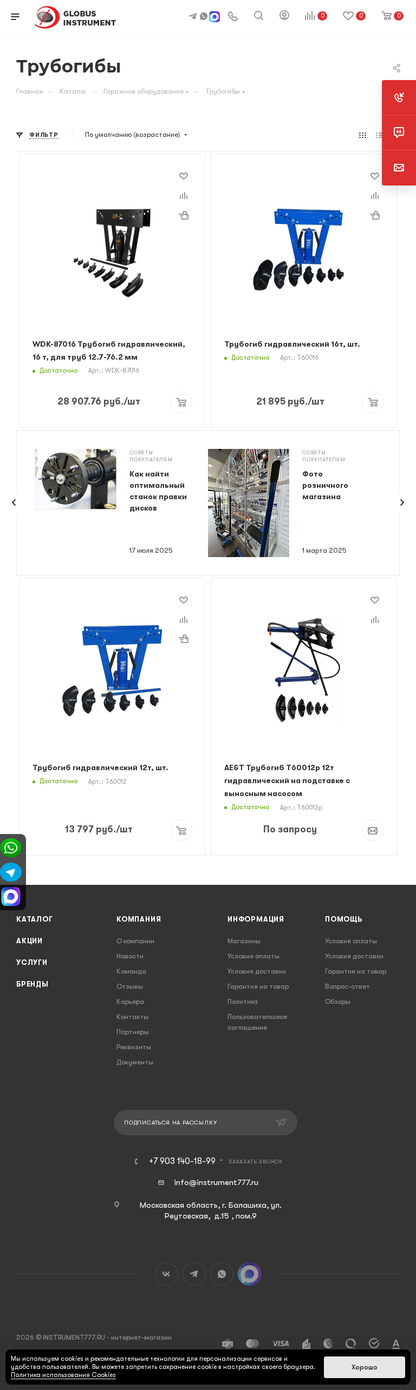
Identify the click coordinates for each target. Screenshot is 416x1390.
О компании (135, 941)
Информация (255, 919)
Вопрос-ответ (347, 986)
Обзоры (337, 1001)
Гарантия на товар (258, 986)
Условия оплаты (253, 956)
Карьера (130, 1001)
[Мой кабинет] (284, 17)
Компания (138, 919)
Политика (242, 1001)
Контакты (132, 1016)
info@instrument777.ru (216, 1182)
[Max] (214, 17)
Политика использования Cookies (63, 1375)
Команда (131, 971)
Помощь (343, 919)
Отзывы (129, 986)
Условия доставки (256, 971)
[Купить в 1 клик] (183, 214)
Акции (29, 941)
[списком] (379, 134)
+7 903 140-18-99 (182, 1161)
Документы (134, 1062)
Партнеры (132, 1032)
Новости (130, 956)
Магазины (244, 941)
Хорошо (365, 1367)
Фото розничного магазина (325, 485)
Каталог (34, 919)
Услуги (32, 962)
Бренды (32, 984)
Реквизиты (133, 1047)
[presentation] (14, 502)
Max (249, 1274)
